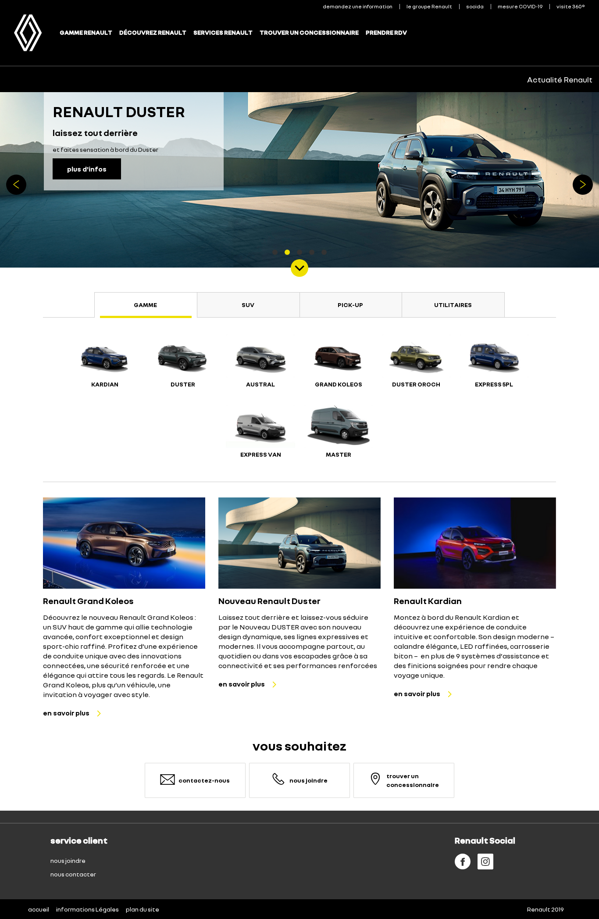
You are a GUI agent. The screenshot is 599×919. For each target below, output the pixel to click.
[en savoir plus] (124, 543)
